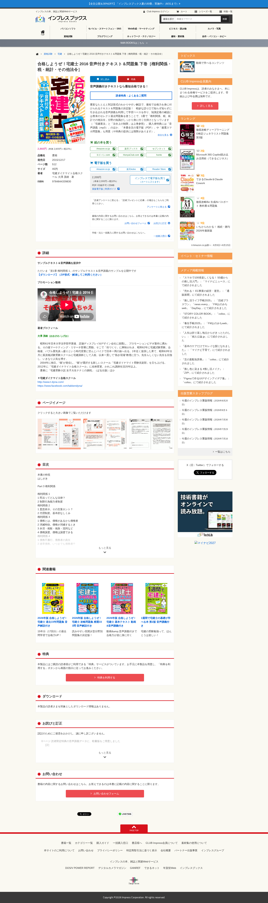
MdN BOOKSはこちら (134, 42)
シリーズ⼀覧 (205, 11)
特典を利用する (106, 677)
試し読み (105, 79)
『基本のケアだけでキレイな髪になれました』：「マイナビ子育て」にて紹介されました (206, 350)
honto (159, 155)
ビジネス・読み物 (178, 28)
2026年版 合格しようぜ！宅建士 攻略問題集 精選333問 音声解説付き (87, 621)
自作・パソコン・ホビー (214, 36)
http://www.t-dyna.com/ (51, 381)
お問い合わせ (86, 850)
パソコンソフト (68, 28)
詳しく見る (206, 105)
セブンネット (159, 148)
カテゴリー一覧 (84, 842)
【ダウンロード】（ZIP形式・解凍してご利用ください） (70, 274)
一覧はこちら (222, 451)
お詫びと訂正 (160, 223)
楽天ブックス (131, 148)
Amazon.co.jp (103, 148)
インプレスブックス (191, 867)
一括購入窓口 (160, 236)
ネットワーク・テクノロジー (141, 36)
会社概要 (166, 850)
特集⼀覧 (228, 11)
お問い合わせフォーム (135, 223)
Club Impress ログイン (158, 11)
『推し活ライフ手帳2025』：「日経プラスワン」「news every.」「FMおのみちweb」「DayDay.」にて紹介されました (205, 304)
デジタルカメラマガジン (112, 867)
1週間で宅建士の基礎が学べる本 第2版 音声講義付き (155, 621)
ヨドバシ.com (103, 155)
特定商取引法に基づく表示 (141, 850)
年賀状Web (169, 867)
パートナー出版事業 (185, 850)
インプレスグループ (212, 850)
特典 (133, 79)
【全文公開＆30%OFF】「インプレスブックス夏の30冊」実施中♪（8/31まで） (133, 3)
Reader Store (159, 169)
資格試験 (68, 36)
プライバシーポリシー (110, 850)
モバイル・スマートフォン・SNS (104, 28)
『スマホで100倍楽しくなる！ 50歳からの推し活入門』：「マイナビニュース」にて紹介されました (206, 281)
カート (184, 11)
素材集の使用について (194, 842)
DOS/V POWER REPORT (80, 867)
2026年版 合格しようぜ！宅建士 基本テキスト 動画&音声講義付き (121, 621)
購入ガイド (102, 842)
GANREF (135, 867)
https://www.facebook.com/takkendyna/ (60, 385)
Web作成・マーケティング (141, 28)
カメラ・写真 (214, 28)
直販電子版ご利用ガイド (104, 189)
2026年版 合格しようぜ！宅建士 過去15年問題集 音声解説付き (52, 621)
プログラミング (104, 36)
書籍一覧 (66, 842)
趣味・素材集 (177, 36)
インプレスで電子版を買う (150, 180)
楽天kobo (131, 169)
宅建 (60, 54)
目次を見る (163, 135)
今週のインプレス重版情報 (197, 400)
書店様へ (137, 842)
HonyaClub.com (131, 155)
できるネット (152, 867)
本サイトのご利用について (59, 850)
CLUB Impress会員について (162, 842)
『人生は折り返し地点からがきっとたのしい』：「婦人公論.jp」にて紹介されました (206, 336)
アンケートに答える (157, 207)
